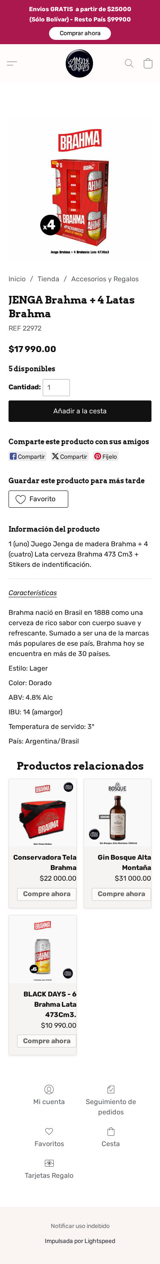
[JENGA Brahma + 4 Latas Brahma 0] (80, 189)
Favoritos (49, 1144)
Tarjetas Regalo (49, 1175)
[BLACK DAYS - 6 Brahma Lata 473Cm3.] (42, 949)
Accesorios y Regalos (105, 279)
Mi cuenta (49, 1102)
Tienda (48, 279)
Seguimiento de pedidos (111, 1107)
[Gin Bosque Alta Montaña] (117, 813)
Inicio (17, 279)
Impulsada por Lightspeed (80, 1241)
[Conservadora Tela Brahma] (42, 813)
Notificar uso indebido (80, 1226)
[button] (80, 33)
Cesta (111, 1144)
